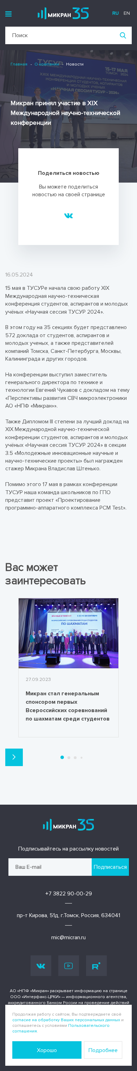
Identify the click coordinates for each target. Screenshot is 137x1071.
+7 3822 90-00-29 (68, 893)
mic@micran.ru (68, 937)
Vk (41, 965)
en (127, 13)
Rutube (96, 965)
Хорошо (47, 1050)
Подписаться (110, 867)
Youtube (68, 965)
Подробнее (103, 1050)
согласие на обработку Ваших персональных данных (66, 1020)
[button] (14, 757)
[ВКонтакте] (68, 215)
